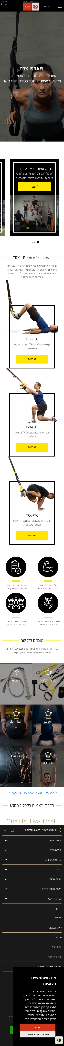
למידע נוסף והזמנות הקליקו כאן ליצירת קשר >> (32, 792)
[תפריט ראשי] (60, 6)
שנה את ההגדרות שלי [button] (38, 1034)
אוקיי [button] (37, 1027)
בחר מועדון (47, 6)
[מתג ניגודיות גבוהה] (59, 1040)
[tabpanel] (37, 196)
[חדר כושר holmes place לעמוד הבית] (31, 6)
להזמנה (35, 186)
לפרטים (32, 359)
